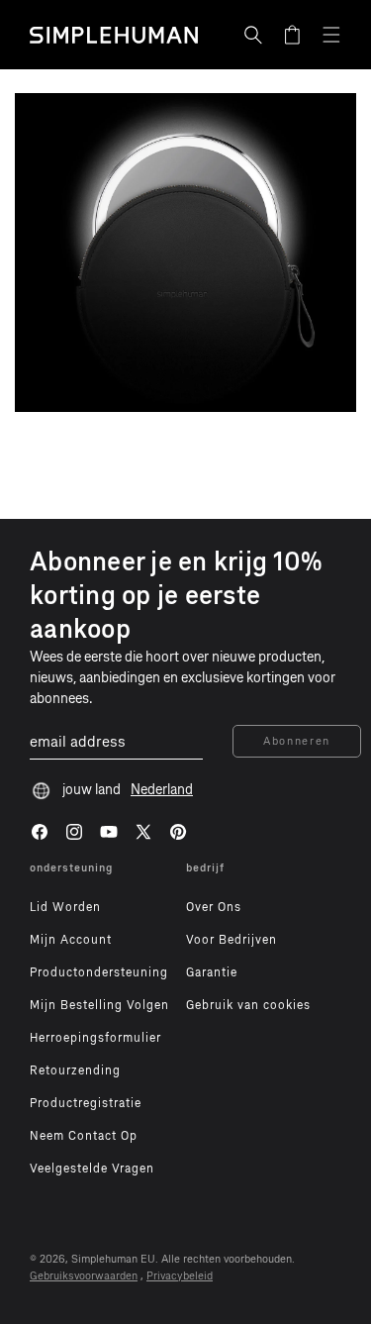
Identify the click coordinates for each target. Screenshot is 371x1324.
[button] (253, 34)
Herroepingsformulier (95, 1038)
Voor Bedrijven (231, 940)
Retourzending (75, 1070)
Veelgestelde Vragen (92, 1168)
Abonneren (296, 741)
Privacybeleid (179, 1276)
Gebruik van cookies (248, 1005)
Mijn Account (71, 940)
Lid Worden (65, 907)
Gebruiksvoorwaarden (84, 1276)
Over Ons (213, 907)
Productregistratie (85, 1103)
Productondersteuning (99, 972)
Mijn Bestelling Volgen (99, 1005)
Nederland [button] (162, 789)
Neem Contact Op (84, 1136)
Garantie (211, 972)
